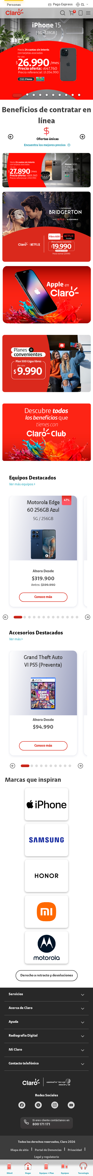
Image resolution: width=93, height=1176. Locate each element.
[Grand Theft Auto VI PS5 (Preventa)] (43, 693)
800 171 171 (41, 1124)
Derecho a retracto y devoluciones (46, 975)
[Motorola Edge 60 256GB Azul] (43, 544)
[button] (72, 13)
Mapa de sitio (19, 1150)
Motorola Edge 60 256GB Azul (43, 506)
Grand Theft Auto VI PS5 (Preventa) (43, 661)
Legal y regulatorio (46, 1157)
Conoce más (43, 597)
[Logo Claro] (14, 11)
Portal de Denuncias (48, 1150)
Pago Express (63, 4)
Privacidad (75, 1150)
